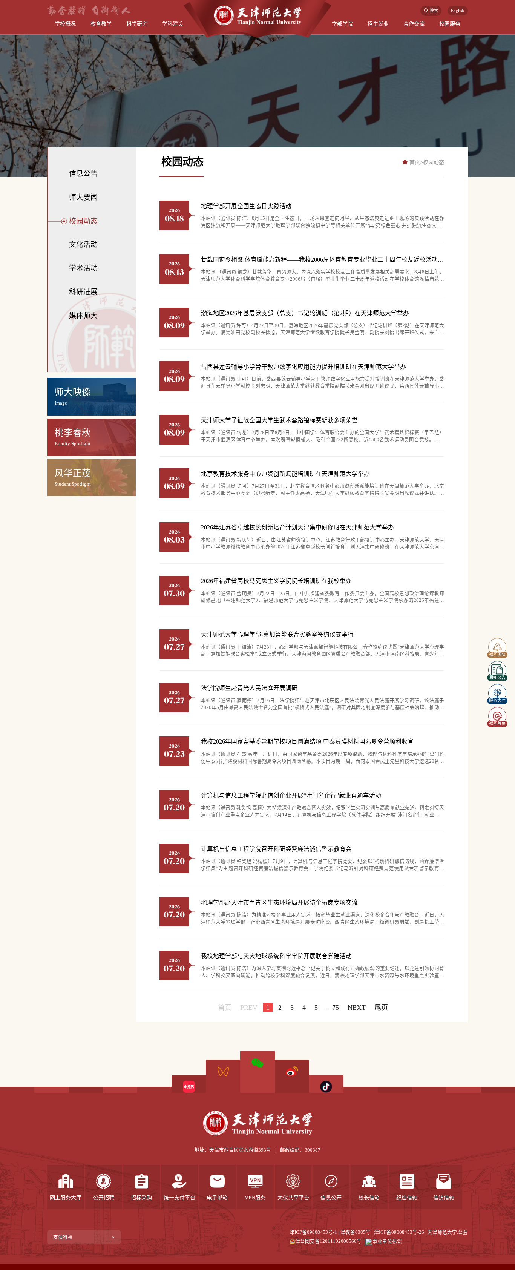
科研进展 (83, 292)
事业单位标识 (387, 1241)
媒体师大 (83, 316)
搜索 (434, 10)
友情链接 (63, 1237)
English (457, 10)
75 (335, 1007)
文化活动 (83, 244)
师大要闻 (83, 197)
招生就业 (378, 24)
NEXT (357, 1007)
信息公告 (83, 174)
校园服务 (449, 24)
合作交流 (414, 24)
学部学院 (342, 24)
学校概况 (65, 24)
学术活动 (83, 268)
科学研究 (136, 24)
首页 (414, 162)
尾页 (381, 1007)
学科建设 (172, 24)
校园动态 (83, 221)
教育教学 (101, 24)
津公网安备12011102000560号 (328, 1241)
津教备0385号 (355, 1232)
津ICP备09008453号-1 (313, 1232)
